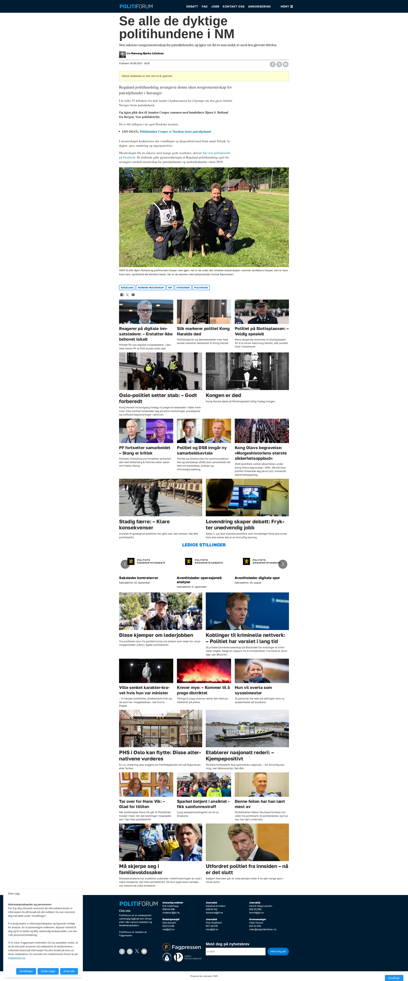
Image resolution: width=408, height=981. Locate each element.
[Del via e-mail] (285, 63)
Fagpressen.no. (17, 958)
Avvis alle (69, 971)
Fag (205, 6)
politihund (201, 287)
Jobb (215, 6)
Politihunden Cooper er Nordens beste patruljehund (175, 131)
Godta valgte (48, 971)
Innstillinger (394, 978)
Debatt (192, 6)
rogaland (127, 287)
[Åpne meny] (287, 6)
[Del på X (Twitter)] (279, 63)
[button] (125, 564)
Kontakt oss (234, 6)
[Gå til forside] (151, 6)
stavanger (182, 287)
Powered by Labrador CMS (204, 976)
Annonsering (259, 6)
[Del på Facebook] (273, 63)
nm (170, 287)
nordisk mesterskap (151, 287)
